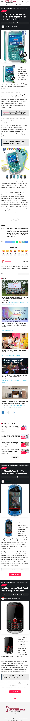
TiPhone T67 (8, 107)
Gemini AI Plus (19, 378)
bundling (10, 378)
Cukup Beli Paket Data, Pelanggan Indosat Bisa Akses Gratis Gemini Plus (15, 375)
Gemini (13, 378)
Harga (3, 380)
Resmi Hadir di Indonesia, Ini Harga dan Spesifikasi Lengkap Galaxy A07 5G (10, 427)
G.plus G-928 (8, 544)
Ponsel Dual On (17, 233)
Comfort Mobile (24, 228)
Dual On (8, 230)
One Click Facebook (21, 231)
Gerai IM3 (23, 353)
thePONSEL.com (8, 26)
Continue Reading (15, 574)
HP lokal (14, 231)
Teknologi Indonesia (6, 330)
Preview (4, 11)
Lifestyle (3, 407)
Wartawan (12, 304)
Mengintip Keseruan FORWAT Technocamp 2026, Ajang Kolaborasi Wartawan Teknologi (15, 298)
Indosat (16, 329)
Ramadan (16, 407)
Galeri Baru (13, 353)
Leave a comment (24, 274)
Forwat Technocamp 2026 (19, 302)
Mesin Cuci (8, 407)
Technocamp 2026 (5, 304)
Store (18, 355)
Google (24, 378)
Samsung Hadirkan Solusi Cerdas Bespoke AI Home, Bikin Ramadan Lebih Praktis (15, 402)
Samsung (20, 407)
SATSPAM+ (24, 380)
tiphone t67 (12, 236)
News (27, 302)
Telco (12, 330)
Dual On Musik (14, 230)
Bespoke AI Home (12, 405)
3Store (9, 353)
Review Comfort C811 (11, 234)
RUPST (22, 329)
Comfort (11, 228)
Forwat (12, 302)
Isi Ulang (12, 380)
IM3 (5, 380)
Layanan (7, 355)
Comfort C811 (17, 228)
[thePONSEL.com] (10, 1)
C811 (8, 228)
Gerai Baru (18, 353)
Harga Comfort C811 (22, 230)
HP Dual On (9, 231)
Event (9, 302)
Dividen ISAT (11, 329)
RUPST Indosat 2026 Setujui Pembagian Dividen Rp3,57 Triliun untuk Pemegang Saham (14, 325)
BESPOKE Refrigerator (21, 405)
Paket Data (14, 355)
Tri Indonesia (4, 382)
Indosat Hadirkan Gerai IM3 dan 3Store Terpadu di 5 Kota (14, 350)
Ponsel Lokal (24, 233)
